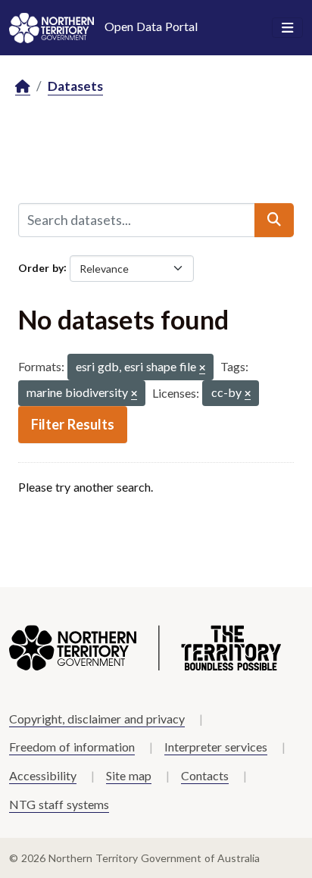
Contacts (205, 775)
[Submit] (274, 219)
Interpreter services (215, 746)
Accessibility (42, 775)
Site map (128, 775)
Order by (41, 267)
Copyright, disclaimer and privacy (97, 718)
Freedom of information (72, 746)
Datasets (75, 86)
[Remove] (202, 368)
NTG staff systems (59, 804)
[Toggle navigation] (287, 28)
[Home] (22, 86)
